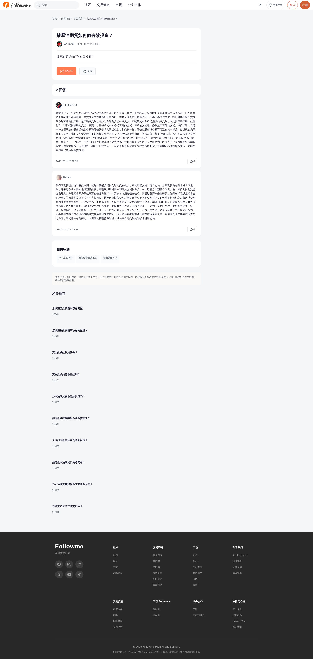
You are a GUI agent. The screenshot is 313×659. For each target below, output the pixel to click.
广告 (195, 609)
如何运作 (117, 609)
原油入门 (78, 18)
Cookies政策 (239, 621)
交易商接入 (199, 615)
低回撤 (156, 567)
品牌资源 (237, 567)
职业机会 (237, 561)
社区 (87, 5)
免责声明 (237, 627)
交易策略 (103, 5)
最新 (115, 561)
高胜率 (156, 561)
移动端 (156, 609)
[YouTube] (69, 574)
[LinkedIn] (79, 564)
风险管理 (117, 621)
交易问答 (65, 18)
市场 (119, 5)
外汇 (195, 561)
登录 (292, 5)
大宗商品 (197, 573)
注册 (305, 5)
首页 (54, 18)
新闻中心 (237, 573)
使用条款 (237, 609)
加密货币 (197, 567)
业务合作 (134, 5)
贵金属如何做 (110, 257)
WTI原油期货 (66, 257)
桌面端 (156, 615)
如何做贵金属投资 (87, 257)
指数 (195, 579)
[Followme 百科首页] (17, 5)
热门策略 (157, 579)
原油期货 (65, 56)
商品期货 (147, 193)
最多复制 (157, 573)
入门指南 (117, 627)
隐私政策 (237, 615)
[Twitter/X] (59, 574)
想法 (115, 567)
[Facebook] (59, 564)
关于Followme (240, 555)
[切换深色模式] (260, 5)
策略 (115, 615)
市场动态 (117, 573)
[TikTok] (79, 574)
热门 (115, 555)
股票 (195, 584)
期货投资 (79, 150)
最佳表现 (157, 555)
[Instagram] (69, 564)
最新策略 (157, 584)
